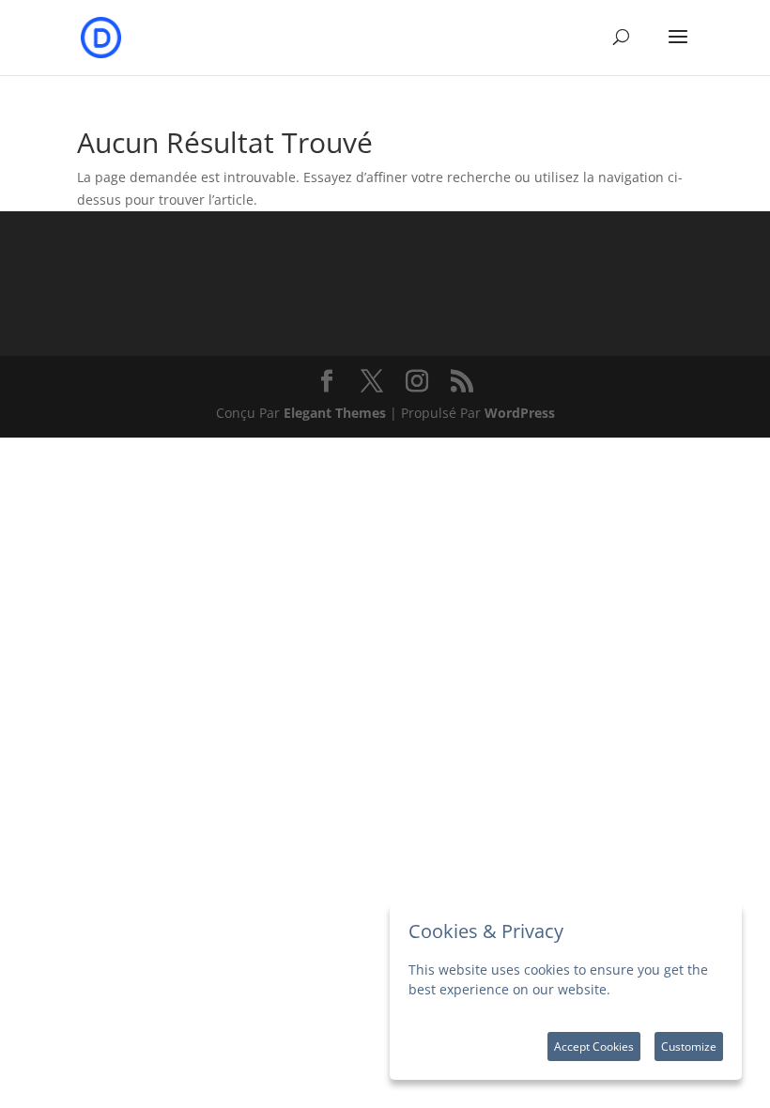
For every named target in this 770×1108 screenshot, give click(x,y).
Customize (688, 1046)
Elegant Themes (335, 413)
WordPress (520, 413)
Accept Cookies (594, 1046)
